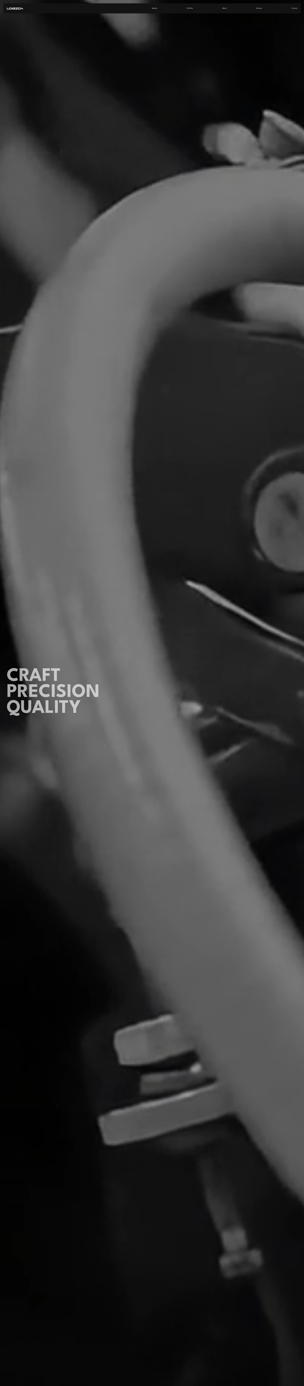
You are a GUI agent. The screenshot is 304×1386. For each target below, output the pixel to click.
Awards (154, 8)
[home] (79, 8)
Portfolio (190, 8)
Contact (294, 8)
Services (259, 8)
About (224, 8)
